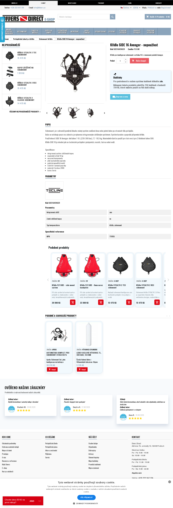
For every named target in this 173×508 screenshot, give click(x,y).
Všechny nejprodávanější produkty (25, 112)
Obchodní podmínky (9, 443)
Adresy (91, 453)
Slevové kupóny (94, 457)
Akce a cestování (51, 450)
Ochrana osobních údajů (10, 446)
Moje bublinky (93, 460)
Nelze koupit (139, 60)
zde (161, 81)
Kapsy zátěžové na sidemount (25, 69)
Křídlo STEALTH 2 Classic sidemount (25, 99)
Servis (47, 457)
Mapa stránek (7, 450)
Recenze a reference (9, 460)
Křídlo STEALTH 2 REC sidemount (26, 84)
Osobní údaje (93, 443)
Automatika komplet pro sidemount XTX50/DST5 (57, 353)
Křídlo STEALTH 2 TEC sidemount (26, 53)
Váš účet (93, 437)
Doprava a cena (120, 96)
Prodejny (101, 3)
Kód (111, 49)
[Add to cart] (72, 302)
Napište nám (137, 473)
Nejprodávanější (11, 45)
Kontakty (159, 3)
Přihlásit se (152, 7)
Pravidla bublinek (95, 464)
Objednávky (93, 446)
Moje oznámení (94, 467)
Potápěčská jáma (51, 446)
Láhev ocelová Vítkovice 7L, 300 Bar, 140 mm (88, 353)
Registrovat (166, 7)
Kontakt (136, 437)
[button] (86, 503)
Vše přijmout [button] (86, 497)
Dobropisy (92, 450)
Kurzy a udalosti (7, 471)
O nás (129, 3)
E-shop (43, 3)
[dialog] (86, 493)
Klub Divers (6, 464)
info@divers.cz (40, 7)
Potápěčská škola (51, 443)
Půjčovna (48, 453)
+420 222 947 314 (17, 7)
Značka (130, 49)
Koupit (52, 369)
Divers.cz (14, 3)
